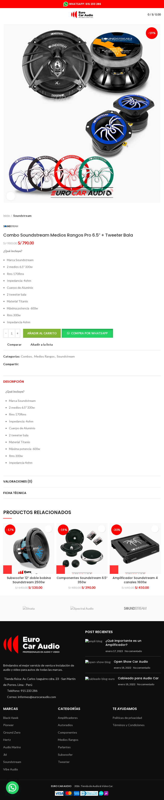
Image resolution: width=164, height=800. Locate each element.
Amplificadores (68, 718)
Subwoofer (65, 754)
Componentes (67, 732)
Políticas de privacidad (127, 718)
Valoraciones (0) (17, 481)
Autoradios (65, 725)
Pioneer (8, 725)
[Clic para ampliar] (10, 196)
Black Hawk (10, 718)
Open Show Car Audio (131, 661)
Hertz (7, 739)
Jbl (5, 754)
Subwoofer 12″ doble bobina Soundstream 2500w (29, 580)
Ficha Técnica (14, 493)
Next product (159, 216)
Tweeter (64, 762)
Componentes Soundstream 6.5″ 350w (82, 580)
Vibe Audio (10, 769)
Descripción (13, 381)
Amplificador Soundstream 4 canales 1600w (135, 580)
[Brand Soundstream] (135, 608)
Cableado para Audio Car (138, 678)
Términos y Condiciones (129, 725)
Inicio (6, 215)
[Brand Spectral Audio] (81, 608)
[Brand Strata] (28, 608)
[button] (87, 334)
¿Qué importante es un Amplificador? (123, 643)
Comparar (14, 344)
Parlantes (64, 747)
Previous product (150, 216)
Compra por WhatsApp (89, 333)
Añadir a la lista (42, 344)
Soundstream (22, 215)
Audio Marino (12, 747)
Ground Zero (11, 732)
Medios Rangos (44, 356)
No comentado (133, 651)
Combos (26, 356)
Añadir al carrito (42, 333)
